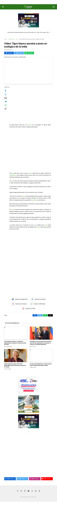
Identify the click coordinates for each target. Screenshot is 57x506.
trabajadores (12, 175)
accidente (33, 200)
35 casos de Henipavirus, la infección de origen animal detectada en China (41, 364)
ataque (38, 227)
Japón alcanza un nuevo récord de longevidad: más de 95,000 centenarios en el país (15, 365)
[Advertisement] (31, 104)
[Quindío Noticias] (28, 6)
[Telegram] (5, 101)
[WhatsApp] (5, 105)
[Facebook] (5, 90)
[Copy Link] (5, 108)
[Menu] (3, 6)
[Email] (5, 98)
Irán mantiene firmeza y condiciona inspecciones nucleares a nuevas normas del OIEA (15, 343)
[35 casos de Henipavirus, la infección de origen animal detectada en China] (41, 355)
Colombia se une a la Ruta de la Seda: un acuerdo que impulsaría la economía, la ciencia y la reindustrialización (40, 343)
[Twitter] (5, 94)
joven (30, 125)
